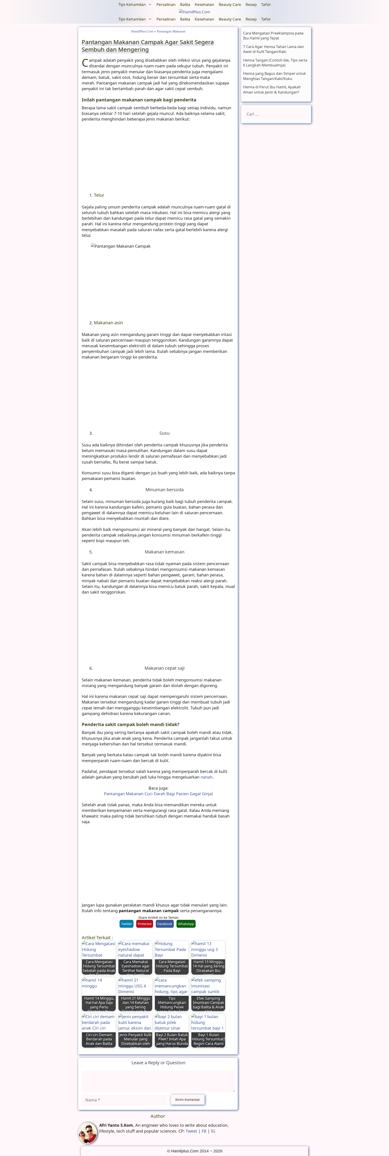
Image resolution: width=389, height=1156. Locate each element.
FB (204, 1131)
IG (213, 1131)
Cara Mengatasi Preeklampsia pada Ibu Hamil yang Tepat (273, 36)
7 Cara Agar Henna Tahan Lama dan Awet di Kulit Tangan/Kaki (273, 49)
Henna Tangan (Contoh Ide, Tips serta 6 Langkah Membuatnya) (275, 63)
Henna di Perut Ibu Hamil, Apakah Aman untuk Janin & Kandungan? (272, 89)
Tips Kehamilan (132, 4)
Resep (251, 4)
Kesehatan (204, 4)
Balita (185, 4)
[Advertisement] (158, 158)
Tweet (191, 1131)
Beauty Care (230, 4)
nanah (207, 777)
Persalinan (166, 4)
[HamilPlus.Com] (194, 12)
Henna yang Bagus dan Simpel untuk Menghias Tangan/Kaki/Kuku (274, 76)
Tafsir (266, 4)
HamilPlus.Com (142, 31)
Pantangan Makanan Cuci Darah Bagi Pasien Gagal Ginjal (158, 793)
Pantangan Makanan (171, 31)
